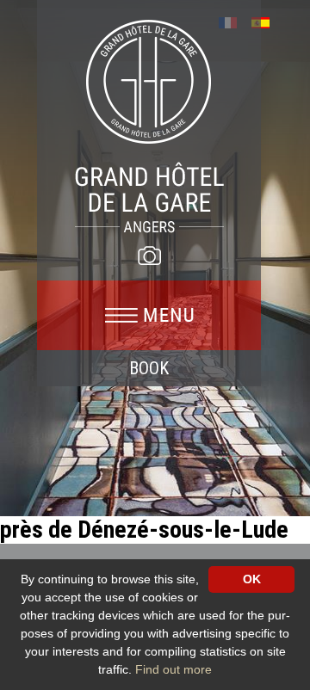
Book (149, 368)
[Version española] (266, 21)
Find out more (173, 669)
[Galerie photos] (149, 255)
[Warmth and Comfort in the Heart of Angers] (149, 125)
